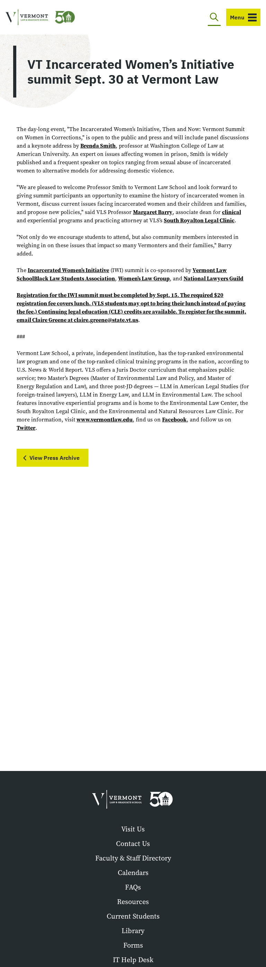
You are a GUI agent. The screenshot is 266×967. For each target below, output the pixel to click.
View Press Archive (54, 457)
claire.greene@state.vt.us (106, 320)
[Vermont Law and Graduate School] (40, 17)
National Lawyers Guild (213, 278)
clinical (231, 212)
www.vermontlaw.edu (105, 419)
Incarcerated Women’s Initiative (68, 270)
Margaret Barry (152, 212)
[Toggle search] (214, 17)
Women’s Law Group (144, 278)
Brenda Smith (98, 145)
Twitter (26, 427)
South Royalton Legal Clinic (199, 220)
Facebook (174, 419)
